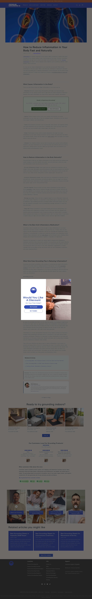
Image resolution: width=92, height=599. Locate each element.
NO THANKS (33, 311)
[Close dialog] (70, 280)
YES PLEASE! (33, 307)
